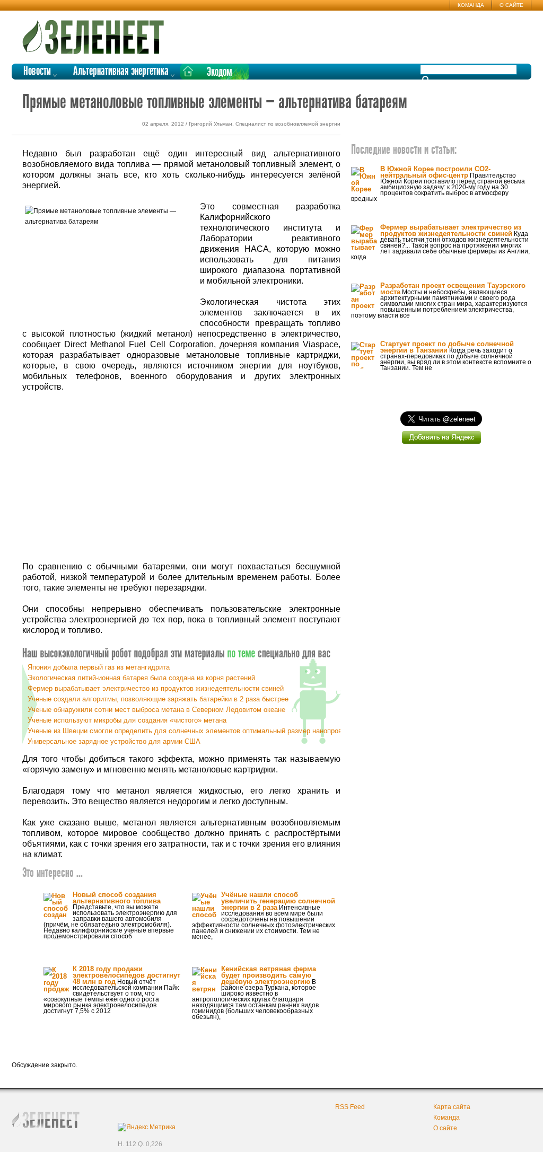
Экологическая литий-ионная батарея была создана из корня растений (141, 678)
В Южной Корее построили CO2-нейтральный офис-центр (435, 172)
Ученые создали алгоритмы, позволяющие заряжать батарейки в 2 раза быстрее (158, 699)
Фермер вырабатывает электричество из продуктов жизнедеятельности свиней (156, 688)
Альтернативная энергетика (121, 71)
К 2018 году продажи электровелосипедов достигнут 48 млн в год (126, 975)
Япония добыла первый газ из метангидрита (99, 667)
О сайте (511, 5)
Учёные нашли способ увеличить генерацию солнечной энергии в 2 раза (278, 901)
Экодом (219, 72)
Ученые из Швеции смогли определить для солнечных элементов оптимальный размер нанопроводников (198, 731)
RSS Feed (350, 1107)
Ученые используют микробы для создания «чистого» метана (127, 720)
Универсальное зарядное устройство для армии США (114, 741)
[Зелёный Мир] (96, 33)
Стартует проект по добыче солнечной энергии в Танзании (447, 347)
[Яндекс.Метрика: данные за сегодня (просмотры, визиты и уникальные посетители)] (147, 1127)
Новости (37, 71)
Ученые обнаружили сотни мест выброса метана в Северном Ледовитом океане (156, 710)
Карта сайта (451, 1107)
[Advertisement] (181, 477)
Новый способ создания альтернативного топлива (117, 898)
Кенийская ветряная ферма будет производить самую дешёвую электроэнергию (268, 975)
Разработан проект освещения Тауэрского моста (453, 289)
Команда (471, 5)
